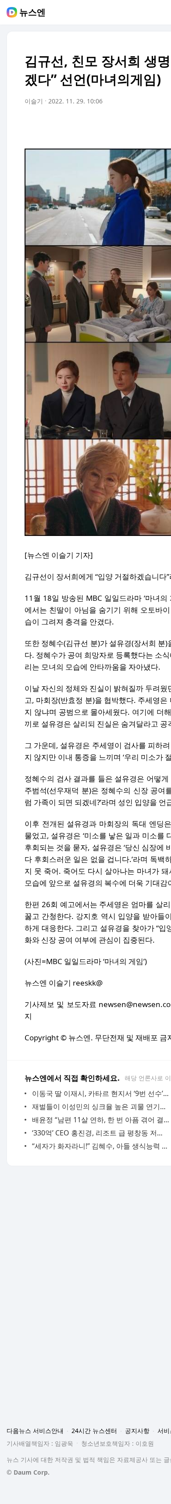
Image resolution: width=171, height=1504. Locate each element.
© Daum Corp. (28, 1472)
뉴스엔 (32, 12)
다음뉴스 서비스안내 (35, 1430)
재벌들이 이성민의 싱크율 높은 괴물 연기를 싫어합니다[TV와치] (100, 1106)
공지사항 (137, 1430)
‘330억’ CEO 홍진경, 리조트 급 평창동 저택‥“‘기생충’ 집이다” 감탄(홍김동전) (100, 1133)
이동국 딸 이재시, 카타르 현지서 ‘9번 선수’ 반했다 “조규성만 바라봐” (100, 1093)
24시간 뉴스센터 (94, 1430)
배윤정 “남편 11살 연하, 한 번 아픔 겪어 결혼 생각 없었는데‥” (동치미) (100, 1119)
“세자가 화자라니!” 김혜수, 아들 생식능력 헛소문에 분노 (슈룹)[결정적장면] (100, 1146)
